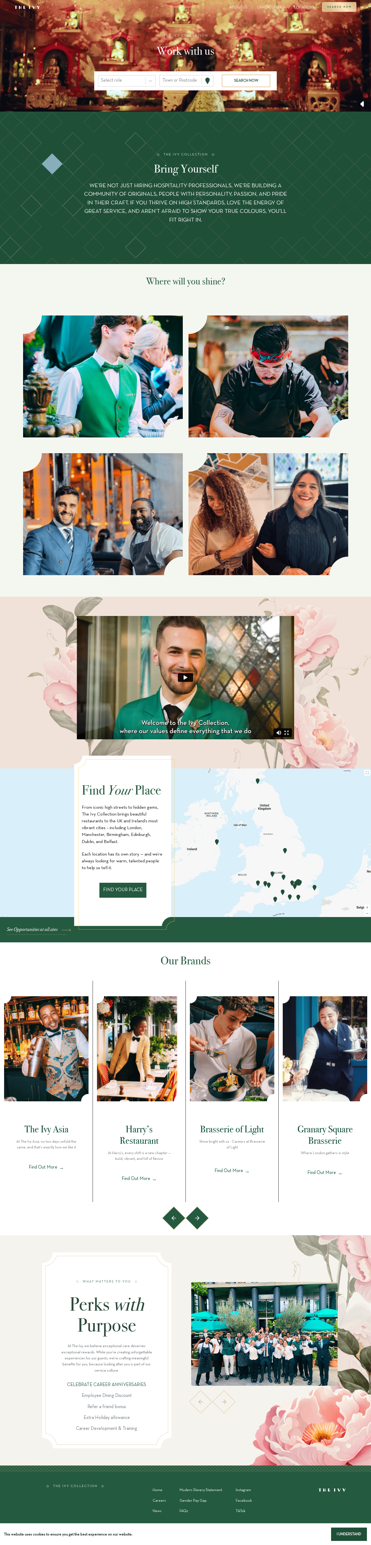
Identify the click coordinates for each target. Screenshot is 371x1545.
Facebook (244, 1501)
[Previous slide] (173, 1218)
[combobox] (101, 80)
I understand (349, 1534)
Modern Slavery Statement (201, 1490)
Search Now (339, 7)
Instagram (243, 1490)
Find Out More (46, 1167)
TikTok (240, 1511)
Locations (304, 7)
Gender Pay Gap (193, 1501)
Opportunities (271, 7)
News (157, 1511)
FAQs (184, 1511)
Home (157, 1490)
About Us (238, 7)
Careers (159, 1501)
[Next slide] (197, 1218)
